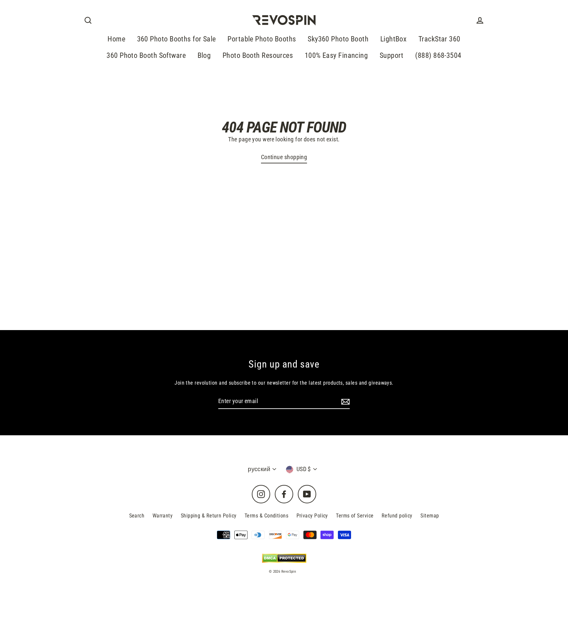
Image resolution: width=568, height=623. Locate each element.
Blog (204, 55)
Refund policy (397, 516)
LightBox (393, 39)
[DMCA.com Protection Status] (284, 558)
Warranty (163, 516)
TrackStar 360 (439, 39)
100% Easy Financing (336, 55)
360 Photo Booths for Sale (176, 39)
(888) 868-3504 (438, 55)
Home (116, 39)
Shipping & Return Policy (209, 516)
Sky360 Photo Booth (338, 39)
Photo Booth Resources (258, 55)
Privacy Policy (312, 516)
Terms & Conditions (266, 516)
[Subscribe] (344, 401)
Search (137, 516)
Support (392, 55)
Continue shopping (284, 157)
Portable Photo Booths (261, 39)
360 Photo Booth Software (146, 55)
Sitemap (429, 516)
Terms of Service (354, 516)
